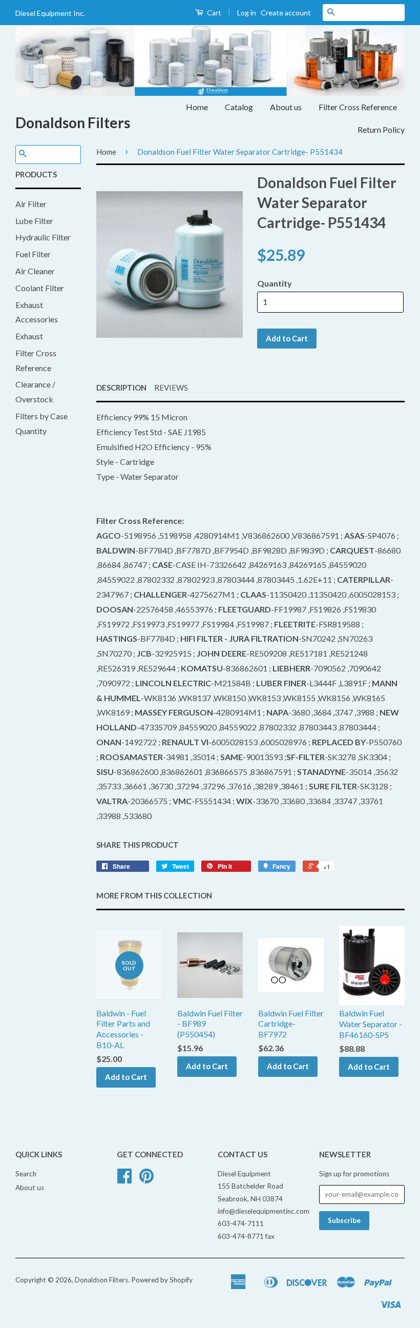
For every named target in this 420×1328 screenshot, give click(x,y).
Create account (286, 12)
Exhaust (29, 336)
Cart (213, 12)
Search (25, 1174)
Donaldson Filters (72, 122)
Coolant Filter (39, 288)
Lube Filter (34, 221)
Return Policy (381, 129)
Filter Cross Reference (358, 107)
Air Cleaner (35, 271)
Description (121, 387)
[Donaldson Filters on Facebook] (124, 1179)
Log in (246, 12)
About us (286, 107)
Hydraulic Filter (43, 237)
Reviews (171, 387)
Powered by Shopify (162, 1280)
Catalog (239, 107)
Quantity (274, 283)
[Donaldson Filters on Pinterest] (146, 1179)
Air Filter (31, 204)
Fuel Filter (33, 254)
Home (197, 107)
